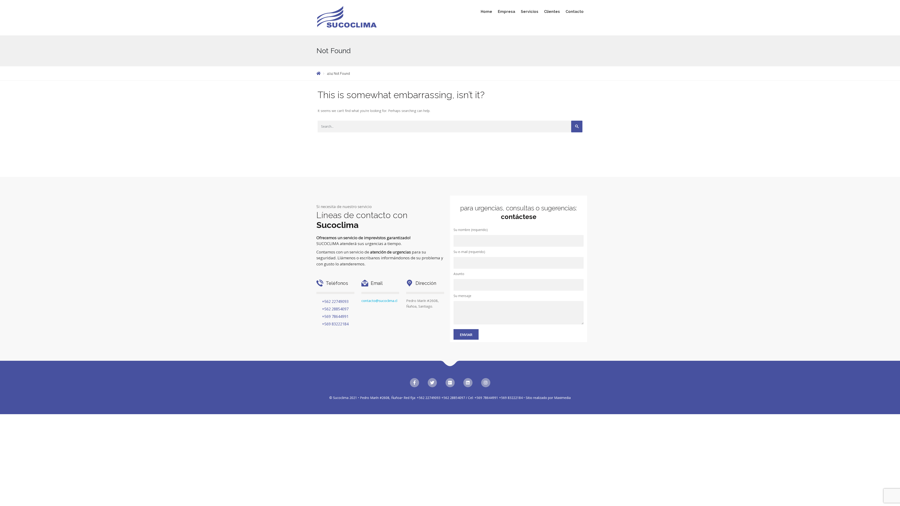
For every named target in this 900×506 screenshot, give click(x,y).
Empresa (506, 11)
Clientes (552, 11)
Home (486, 11)
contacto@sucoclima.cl (379, 300)
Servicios (529, 11)
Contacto (575, 11)
